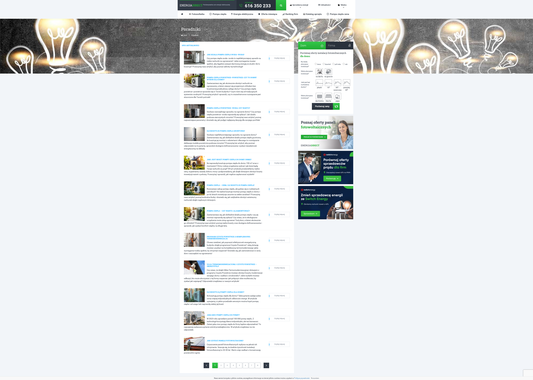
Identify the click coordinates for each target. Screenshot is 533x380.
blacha (328, 101)
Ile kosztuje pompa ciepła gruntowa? (226, 131)
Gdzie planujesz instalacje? (307, 72)
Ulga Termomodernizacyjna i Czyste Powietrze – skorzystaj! (232, 265)
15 (328, 87)
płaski (319, 87)
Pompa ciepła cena (339, 14)
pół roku (338, 64)
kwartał (328, 64)
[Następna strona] (266, 365)
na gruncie (328, 77)
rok (346, 64)
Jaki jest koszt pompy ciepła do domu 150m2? (229, 159)
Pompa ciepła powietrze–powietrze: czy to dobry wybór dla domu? (232, 78)
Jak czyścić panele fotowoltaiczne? (225, 340)
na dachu (319, 77)
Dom (303, 45)
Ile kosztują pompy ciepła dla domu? (225, 292)
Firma (331, 45)
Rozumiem (315, 378)
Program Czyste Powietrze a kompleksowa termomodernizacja (228, 237)
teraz (319, 64)
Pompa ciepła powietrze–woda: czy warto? (228, 108)
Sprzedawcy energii (300, 5)
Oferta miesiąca (269, 14)
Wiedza (343, 5)
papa (338, 101)
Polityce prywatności (302, 378)
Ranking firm (291, 14)
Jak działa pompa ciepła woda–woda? (225, 54)
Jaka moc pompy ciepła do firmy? (223, 315)
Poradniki (195, 35)
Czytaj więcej (279, 58)
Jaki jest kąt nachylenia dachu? (305, 84)
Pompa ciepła (219, 14)
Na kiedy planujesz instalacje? (305, 64)
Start (185, 35)
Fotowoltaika (198, 14)
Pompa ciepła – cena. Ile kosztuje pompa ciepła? (230, 185)
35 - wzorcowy (337, 88)
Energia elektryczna (243, 14)
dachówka (319, 101)
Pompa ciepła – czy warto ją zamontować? (228, 211)
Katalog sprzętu (314, 14)
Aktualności (325, 5)
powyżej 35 (346, 88)
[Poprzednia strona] (206, 365)
